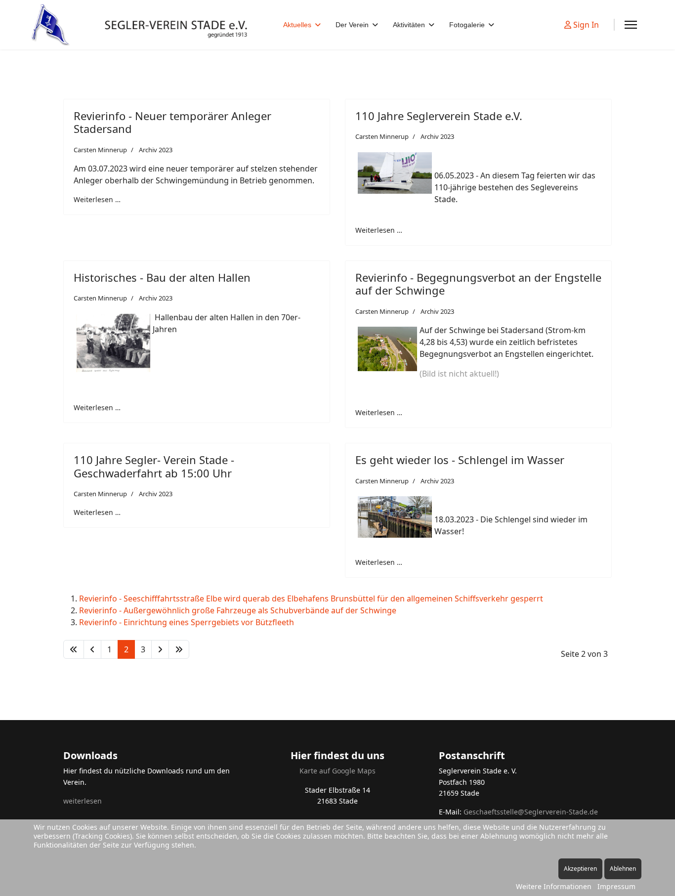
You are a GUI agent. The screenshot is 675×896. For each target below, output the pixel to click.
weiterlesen (82, 801)
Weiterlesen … (97, 199)
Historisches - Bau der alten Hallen (162, 277)
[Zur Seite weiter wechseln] (160, 649)
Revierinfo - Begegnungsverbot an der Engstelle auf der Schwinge (478, 284)
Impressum (616, 886)
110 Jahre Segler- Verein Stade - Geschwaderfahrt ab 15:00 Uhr (154, 466)
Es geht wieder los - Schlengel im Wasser (459, 459)
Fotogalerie (467, 25)
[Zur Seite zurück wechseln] (92, 649)
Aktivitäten (409, 25)
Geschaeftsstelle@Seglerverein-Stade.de (531, 811)
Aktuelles (297, 25)
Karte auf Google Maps (337, 770)
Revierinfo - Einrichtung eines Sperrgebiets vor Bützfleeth (186, 622)
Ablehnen (623, 868)
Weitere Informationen (553, 886)
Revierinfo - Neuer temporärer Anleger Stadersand (172, 122)
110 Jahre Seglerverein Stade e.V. (438, 115)
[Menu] (631, 24)
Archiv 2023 (155, 149)
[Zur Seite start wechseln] (73, 649)
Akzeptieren (580, 868)
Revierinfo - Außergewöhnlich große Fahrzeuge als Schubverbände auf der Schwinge (237, 610)
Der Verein (352, 25)
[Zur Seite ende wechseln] (179, 649)
